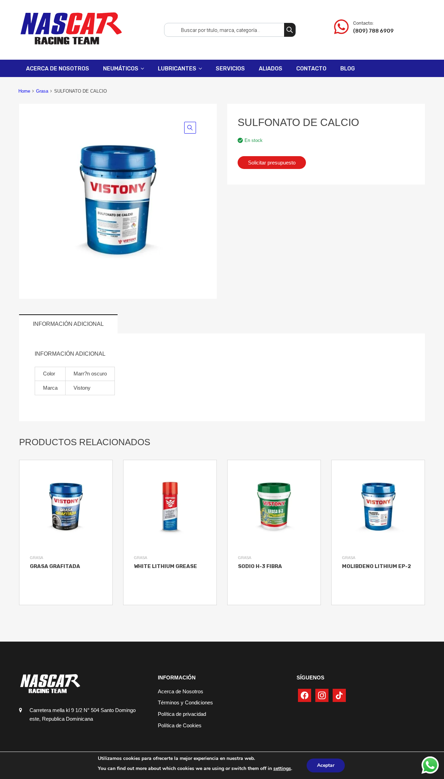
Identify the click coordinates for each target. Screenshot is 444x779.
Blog (347, 68)
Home (24, 91)
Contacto (311, 68)
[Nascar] (71, 44)
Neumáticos (120, 68)
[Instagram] (339, 695)
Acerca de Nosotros (57, 68)
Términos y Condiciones (185, 702)
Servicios (230, 68)
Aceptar (325, 765)
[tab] (68, 323)
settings (282, 768)
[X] (321, 695)
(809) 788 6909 (370, 31)
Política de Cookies (180, 725)
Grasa (42, 91)
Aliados (270, 68)
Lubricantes (177, 68)
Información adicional (68, 324)
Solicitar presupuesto (272, 163)
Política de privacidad (182, 714)
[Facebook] (304, 695)
